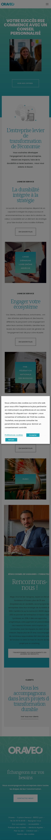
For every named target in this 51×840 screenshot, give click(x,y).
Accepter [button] (33, 435)
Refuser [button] (11, 440)
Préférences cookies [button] (14, 435)
